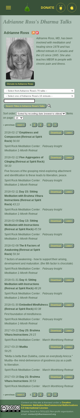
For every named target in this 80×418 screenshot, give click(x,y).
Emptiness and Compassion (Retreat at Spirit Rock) (23, 137)
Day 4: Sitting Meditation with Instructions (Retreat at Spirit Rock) (21, 284)
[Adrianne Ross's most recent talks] (34, 33)
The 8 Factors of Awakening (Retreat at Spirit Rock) (22, 250)
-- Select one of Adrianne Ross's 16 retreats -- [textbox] (29, 96)
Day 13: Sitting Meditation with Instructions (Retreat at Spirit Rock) (21, 225)
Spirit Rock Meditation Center (22, 146)
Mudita (23, 346)
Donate (47, 7)
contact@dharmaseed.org (42, 414)
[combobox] (39, 91)
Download (56, 132)
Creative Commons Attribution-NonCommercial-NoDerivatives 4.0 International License (49, 405)
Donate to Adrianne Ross (20, 84)
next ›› (20, 125)
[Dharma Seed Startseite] (27, 8)
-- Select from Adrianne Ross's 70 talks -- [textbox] (26, 91)
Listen (69, 132)
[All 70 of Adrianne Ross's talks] (37, 33)
